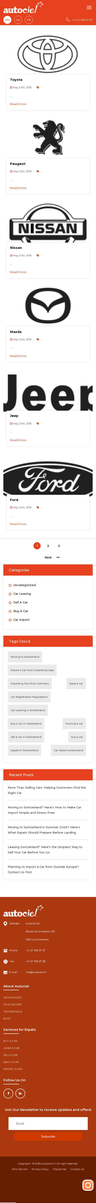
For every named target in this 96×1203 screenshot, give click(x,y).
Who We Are (19, 1169)
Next (48, 557)
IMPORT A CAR (12, 1069)
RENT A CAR (11, 1062)
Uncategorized (24, 585)
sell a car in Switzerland (26, 736)
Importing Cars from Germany (30, 683)
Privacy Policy (40, 1169)
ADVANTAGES (12, 997)
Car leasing (22, 593)
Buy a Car (20, 611)
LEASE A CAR (11, 1048)
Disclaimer (60, 1169)
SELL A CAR (10, 1055)
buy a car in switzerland (26, 723)
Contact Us (77, 1169)
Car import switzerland (68, 750)
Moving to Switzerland (25, 656)
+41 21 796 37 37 (82, 20)
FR (29, 20)
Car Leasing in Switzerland (28, 710)
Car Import (21, 619)
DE (18, 20)
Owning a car (74, 723)
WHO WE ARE (12, 1004)
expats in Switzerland (24, 750)
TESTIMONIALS (12, 1011)
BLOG (7, 1018)
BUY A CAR (10, 1041)
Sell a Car (20, 602)
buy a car (77, 736)
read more (18, 104)
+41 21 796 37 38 (35, 961)
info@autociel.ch (36, 972)
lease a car (76, 683)
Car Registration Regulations (29, 696)
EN (7, 20)
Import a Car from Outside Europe (32, 670)
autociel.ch (48, 1163)
